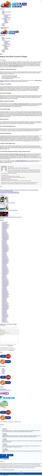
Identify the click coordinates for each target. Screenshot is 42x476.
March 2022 (4, 267)
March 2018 (4, 314)
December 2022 (5, 259)
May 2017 (4, 320)
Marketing (5, 433)
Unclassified (5, 448)
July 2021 (4, 275)
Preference (5, 443)
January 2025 (4, 234)
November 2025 (5, 225)
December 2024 (5, 235)
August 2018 (4, 309)
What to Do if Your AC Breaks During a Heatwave (9, 210)
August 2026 (4, 222)
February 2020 (4, 291)
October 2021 (4, 272)
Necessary (5, 428)
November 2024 (5, 236)
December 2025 (5, 224)
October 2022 (4, 261)
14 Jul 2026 (2, 211)
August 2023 (4, 251)
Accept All (10, 455)
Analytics (4, 438)
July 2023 (4, 252)
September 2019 (5, 296)
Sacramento (6, 22)
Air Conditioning (7, 14)
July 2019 (4, 298)
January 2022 (4, 269)
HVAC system (18, 64)
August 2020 (4, 285)
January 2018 (4, 316)
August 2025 (4, 228)
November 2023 (5, 248)
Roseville (6, 21)
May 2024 (4, 242)
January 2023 (4, 258)
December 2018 (5, 305)
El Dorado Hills (7, 19)
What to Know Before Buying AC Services (7, 202)
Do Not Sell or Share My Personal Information (27, 422)
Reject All (3, 455)
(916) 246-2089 (2, 35)
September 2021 (5, 273)
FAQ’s (3, 24)
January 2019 (4, 304)
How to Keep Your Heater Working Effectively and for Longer (11, 217)
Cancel (21, 471)
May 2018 (4, 312)
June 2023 (4, 253)
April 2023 (4, 255)
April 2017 (4, 321)
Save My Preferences (21, 473)
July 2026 (4, 223)
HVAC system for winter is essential (11, 153)
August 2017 (4, 317)
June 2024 (4, 241)
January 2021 (4, 280)
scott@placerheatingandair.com (5, 390)
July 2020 (4, 286)
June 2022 (4, 265)
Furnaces (5, 15)
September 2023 (5, 250)
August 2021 (4, 274)
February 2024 (4, 245)
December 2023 (5, 247)
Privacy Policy (10, 345)
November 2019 (5, 294)
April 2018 (4, 313)
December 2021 (5, 270)
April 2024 (4, 243)
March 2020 (4, 290)
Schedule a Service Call (5, 27)
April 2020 (4, 289)
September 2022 (5, 262)
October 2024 (4, 237)
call (0, 161)
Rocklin (5, 20)
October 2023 (4, 249)
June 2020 (4, 287)
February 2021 (4, 279)
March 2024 (4, 244)
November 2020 (5, 282)
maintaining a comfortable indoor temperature (21, 103)
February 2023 (4, 257)
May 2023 (4, 254)
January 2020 (4, 292)
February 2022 (4, 268)
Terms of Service (15, 422)
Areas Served (4, 18)
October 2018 (4, 307)
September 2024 (5, 238)
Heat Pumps (6, 16)
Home (3, 10)
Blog (3, 372)
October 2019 (4, 295)
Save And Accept (4, 457)
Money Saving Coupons (6, 11)
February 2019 (4, 303)
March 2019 (4, 302)
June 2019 (4, 299)
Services (3, 13)
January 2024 (4, 246)
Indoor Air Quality (7, 17)
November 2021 (5, 271)
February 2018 (4, 315)
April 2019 (4, 301)
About (3, 12)
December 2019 (5, 293)
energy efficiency (27, 140)
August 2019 (4, 297)
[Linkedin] (1, 186)
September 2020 (5, 284)
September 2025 (5, 227)
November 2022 (5, 260)
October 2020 (4, 283)
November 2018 (5, 306)
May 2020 (4, 288)
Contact (3, 25)
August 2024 (4, 239)
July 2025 (4, 229)
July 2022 (4, 264)
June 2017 (4, 319)
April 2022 (4, 266)
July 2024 (4, 240)
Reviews (3, 23)
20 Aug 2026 (2, 203)
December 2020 (5, 281)
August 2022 (4, 263)
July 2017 (4, 318)
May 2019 (4, 300)
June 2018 (4, 311)
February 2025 (4, 233)
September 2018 (5, 308)
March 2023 (4, 256)
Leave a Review (4, 28)
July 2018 (4, 310)
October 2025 (4, 226)
